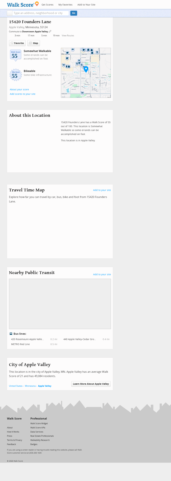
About (10, 428)
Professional (38, 418)
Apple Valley (16, 27)
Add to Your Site (86, 4)
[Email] (19, 423)
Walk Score (14, 418)
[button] (9, 13)
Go (73, 13)
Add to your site (102, 190)
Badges (33, 444)
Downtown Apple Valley (35, 31)
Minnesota (30, 386)
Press (9, 436)
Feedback (11, 444)
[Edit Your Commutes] (50, 31)
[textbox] (40, 13)
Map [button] (35, 43)
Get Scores (47, 4)
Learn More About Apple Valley (91, 384)
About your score (19, 89)
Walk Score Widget (39, 423)
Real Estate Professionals (42, 436)
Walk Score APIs (37, 428)
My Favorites (65, 4)
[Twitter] (9, 423)
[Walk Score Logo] (23, 4)
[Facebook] (14, 423)
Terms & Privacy (14, 440)
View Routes (68, 35)
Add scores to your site (22, 94)
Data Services (36, 432)
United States (15, 386)
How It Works (13, 432)
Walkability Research (40, 440)
